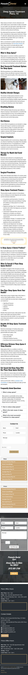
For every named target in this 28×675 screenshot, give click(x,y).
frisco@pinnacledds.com (8, 630)
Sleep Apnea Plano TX (7, 479)
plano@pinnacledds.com (8, 628)
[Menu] (25, 3)
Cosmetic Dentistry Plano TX (8, 461)
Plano (5, 459)
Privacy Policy (4, 672)
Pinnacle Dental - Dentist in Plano (10, 667)
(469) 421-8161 (6, 626)
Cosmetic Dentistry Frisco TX (8, 489)
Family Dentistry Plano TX (8, 469)
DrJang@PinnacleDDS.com (9, 632)
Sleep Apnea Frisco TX (7, 506)
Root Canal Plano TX (7, 474)
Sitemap (2, 670)
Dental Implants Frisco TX (8, 494)
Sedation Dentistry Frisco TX (8, 504)
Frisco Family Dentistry (7, 496)
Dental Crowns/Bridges (7, 464)
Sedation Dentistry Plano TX (8, 476)
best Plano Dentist (18, 43)
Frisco (5, 486)
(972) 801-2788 (6, 620)
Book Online (5, 635)
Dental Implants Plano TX (8, 466)
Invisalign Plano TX (6, 471)
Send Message (14, 451)
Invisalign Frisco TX (6, 499)
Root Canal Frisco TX (7, 501)
